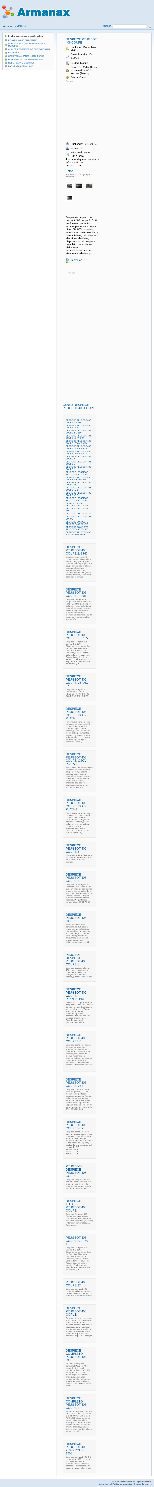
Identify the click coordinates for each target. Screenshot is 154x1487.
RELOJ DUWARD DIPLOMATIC (22, 40)
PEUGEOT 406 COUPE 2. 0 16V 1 (77, 1241)
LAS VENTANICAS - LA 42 (20, 66)
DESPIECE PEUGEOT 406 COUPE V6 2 (76, 1125)
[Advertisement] (99, 111)
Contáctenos (105, 1484)
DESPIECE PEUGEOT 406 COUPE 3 (76, 848)
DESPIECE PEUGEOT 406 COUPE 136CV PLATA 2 (78, 452)
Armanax (8, 26)
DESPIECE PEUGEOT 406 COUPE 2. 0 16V (78, 431)
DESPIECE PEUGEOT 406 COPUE (76, 1311)
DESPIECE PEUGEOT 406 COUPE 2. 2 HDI (78, 421)
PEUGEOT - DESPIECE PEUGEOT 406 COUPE (77, 499)
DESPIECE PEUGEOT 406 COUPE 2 (76, 918)
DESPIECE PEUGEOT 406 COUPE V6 (76, 1038)
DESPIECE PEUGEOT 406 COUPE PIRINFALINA (78, 478)
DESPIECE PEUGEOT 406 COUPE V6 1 (76, 1082)
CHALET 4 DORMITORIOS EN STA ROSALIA (29, 49)
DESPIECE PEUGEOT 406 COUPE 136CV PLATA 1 (78, 447)
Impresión (76, 259)
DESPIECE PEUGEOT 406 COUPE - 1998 (78, 426)
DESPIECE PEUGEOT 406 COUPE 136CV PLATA (78, 442)
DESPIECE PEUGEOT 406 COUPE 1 (76, 878)
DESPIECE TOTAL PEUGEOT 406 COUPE (77, 504)
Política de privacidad (122, 1484)
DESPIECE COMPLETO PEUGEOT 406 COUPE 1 (78, 528)
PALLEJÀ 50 (14, 53)
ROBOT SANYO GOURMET (21, 63)
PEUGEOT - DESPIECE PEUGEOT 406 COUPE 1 (78, 473)
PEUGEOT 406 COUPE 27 (78, 514)
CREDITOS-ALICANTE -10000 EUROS (26, 56)
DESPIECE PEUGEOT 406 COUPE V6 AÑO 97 (78, 437)
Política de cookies (143, 1484)
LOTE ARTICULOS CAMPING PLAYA (25, 59)
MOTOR (21, 26)
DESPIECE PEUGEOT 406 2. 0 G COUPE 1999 (78, 533)
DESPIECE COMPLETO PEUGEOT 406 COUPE (77, 523)
